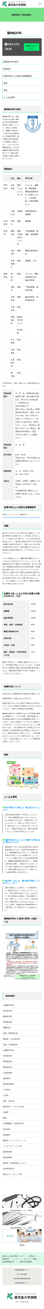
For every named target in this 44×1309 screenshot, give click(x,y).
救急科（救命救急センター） (15, 1163)
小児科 (6, 1095)
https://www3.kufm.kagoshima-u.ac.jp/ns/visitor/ (22, 517)
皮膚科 (6, 1112)
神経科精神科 (8, 1084)
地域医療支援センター (22, 1283)
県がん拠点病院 (22, 1274)
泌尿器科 (6, 1078)
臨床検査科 (7, 1151)
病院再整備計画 (8, 1262)
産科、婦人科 (8, 1101)
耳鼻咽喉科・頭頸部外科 (13, 1123)
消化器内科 (7, 1011)
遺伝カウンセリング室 (12, 1174)
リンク (16, 1259)
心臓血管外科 (8, 1050)
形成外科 (6, 1129)
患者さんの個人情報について (13, 1256)
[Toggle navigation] (40, 4)
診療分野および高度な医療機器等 (18, 76)
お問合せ (32, 1256)
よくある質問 (9, 97)
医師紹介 (7, 69)
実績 (5, 83)
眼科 (5, 1118)
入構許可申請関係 (25, 1262)
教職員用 (5, 1259)
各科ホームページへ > (31, 47)
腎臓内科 (6, 1027)
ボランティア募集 (30, 1259)
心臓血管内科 (8, 1005)
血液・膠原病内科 (10, 1033)
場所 (5, 90)
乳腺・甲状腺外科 (10, 1044)
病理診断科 (7, 1157)
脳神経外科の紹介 (11, 62)
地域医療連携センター (22, 1270)
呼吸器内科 (7, 1022)
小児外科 (6, 1089)
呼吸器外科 (7, 1061)
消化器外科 (7, 1056)
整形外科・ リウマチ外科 (13, 1106)
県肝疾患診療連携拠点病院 (22, 1278)
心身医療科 (7, 1073)
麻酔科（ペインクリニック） (15, 1140)
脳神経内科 (7, 1016)
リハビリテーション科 (12, 1146)
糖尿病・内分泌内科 (11, 1039)
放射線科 (6, 1135)
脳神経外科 (7, 1067)
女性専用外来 (8, 1168)
